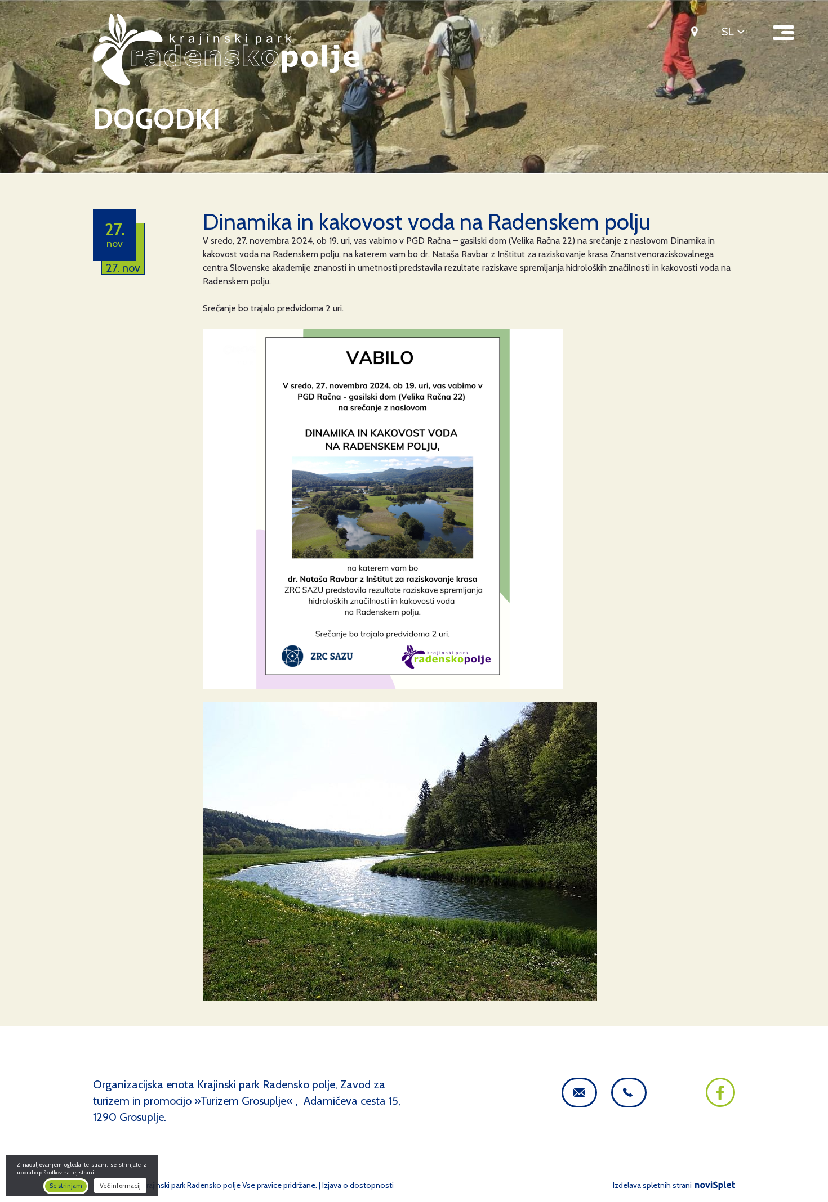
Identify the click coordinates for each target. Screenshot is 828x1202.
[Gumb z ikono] (690, 31)
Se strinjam (66, 1186)
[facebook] (720, 1103)
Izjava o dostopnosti (358, 1185)
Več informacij (120, 1186)
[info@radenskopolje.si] (579, 1092)
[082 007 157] (629, 1092)
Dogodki (156, 119)
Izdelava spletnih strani (653, 1185)
